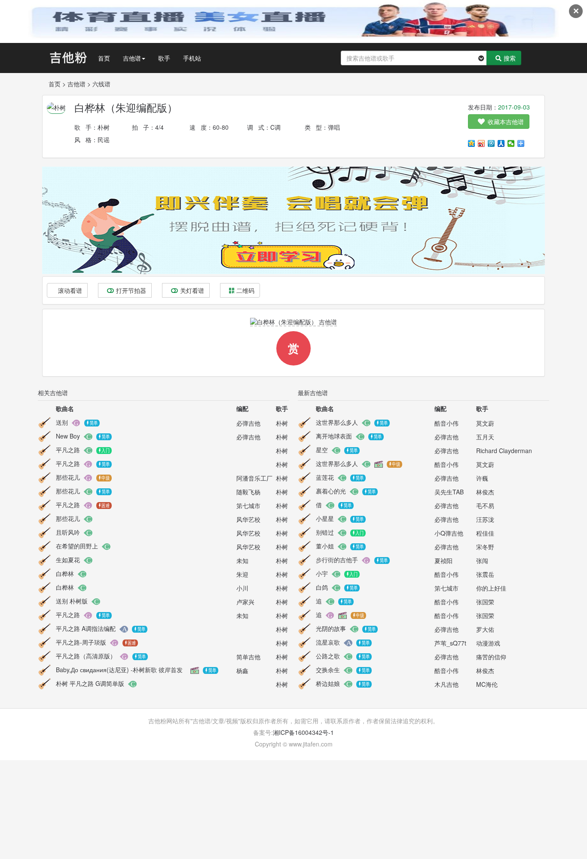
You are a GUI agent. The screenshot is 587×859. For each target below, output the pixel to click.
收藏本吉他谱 (506, 121)
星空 (322, 449)
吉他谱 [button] (132, 58)
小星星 (325, 518)
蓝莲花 (325, 477)
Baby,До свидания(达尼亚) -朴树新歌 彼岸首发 (119, 669)
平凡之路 (68, 449)
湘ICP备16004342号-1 (303, 732)
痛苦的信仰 (491, 656)
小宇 (322, 573)
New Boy (68, 436)
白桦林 (65, 573)
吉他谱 (76, 83)
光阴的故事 (331, 628)
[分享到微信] (511, 143)
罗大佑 (485, 629)
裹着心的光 (331, 491)
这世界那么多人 (337, 422)
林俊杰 (485, 491)
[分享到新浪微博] (481, 143)
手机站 (192, 58)
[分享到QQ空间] (471, 143)
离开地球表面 (334, 436)
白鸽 (322, 587)
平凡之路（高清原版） (86, 656)
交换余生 (328, 669)
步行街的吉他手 (337, 559)
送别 (62, 422)
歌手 (164, 58)
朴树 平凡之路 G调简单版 (90, 683)
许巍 (482, 478)
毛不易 (485, 505)
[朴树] (56, 107)
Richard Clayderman (504, 450)
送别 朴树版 (72, 601)
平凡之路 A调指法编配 (86, 628)
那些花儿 (68, 477)
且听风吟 (68, 532)
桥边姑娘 (328, 683)
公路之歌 (328, 656)
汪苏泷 (485, 519)
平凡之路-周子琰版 (81, 642)
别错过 (325, 532)
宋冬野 (485, 546)
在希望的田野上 (77, 546)
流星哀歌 (328, 642)
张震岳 (485, 574)
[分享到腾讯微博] (491, 143)
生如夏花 (68, 559)
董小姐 (325, 546)
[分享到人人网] (501, 143)
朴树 (104, 127)
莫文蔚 (485, 423)
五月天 (485, 437)
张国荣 (485, 601)
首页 (104, 58)
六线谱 (101, 83)
